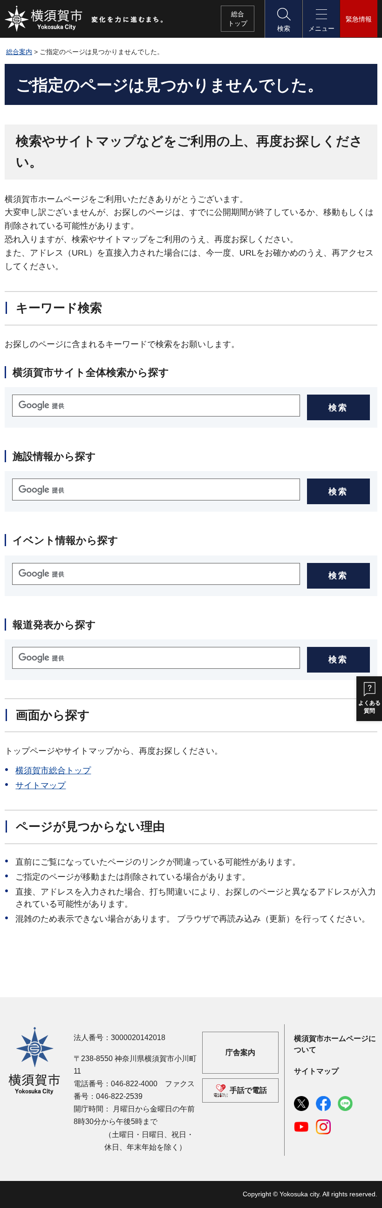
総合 (237, 18)
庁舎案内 (240, 1053)
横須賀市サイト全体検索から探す (91, 372)
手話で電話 (248, 1090)
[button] (283, 19)
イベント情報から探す (65, 540)
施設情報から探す (54, 456)
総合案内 (19, 52)
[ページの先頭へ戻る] (364, 1190)
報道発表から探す (54, 625)
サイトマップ (40, 785)
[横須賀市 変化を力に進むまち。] (84, 19)
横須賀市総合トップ (53, 770)
